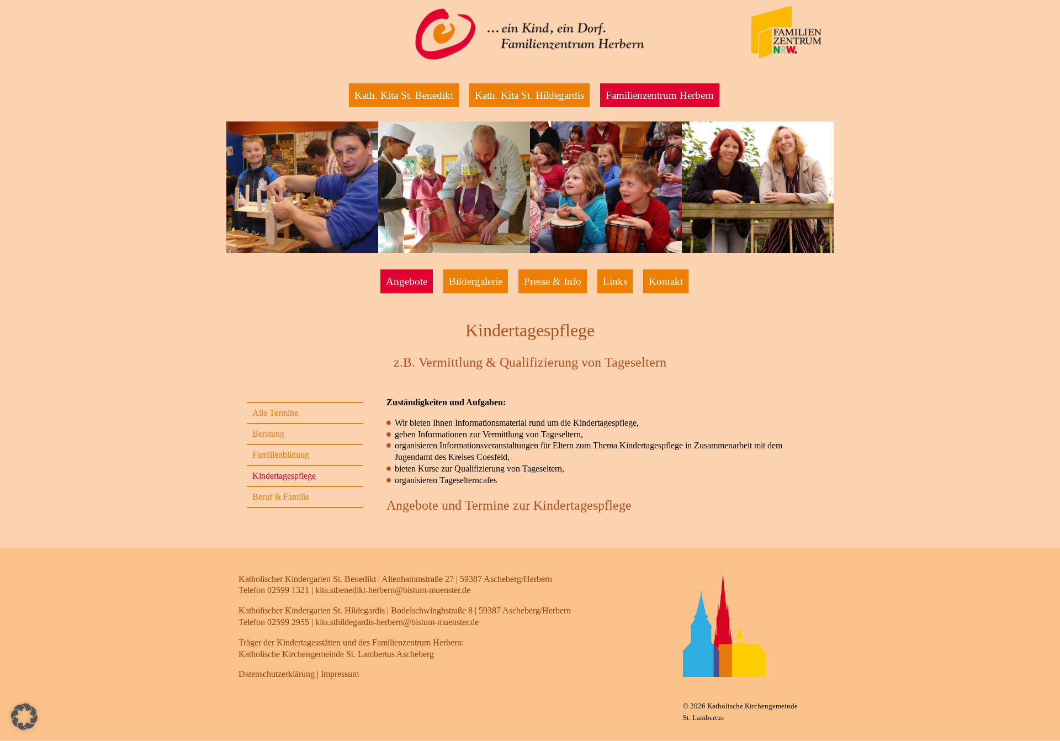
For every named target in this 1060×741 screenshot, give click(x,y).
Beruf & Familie (280, 496)
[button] (24, 716)
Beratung (268, 433)
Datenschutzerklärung (277, 674)
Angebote (406, 281)
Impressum (340, 674)
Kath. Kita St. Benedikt (403, 95)
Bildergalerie (475, 281)
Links (615, 281)
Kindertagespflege (284, 475)
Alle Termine (275, 412)
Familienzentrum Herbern (660, 95)
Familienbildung (280, 454)
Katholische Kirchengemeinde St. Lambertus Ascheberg (336, 654)
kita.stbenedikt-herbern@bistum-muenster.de (392, 590)
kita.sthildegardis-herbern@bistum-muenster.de (397, 622)
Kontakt (666, 281)
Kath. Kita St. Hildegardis (529, 95)
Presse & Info (552, 281)
